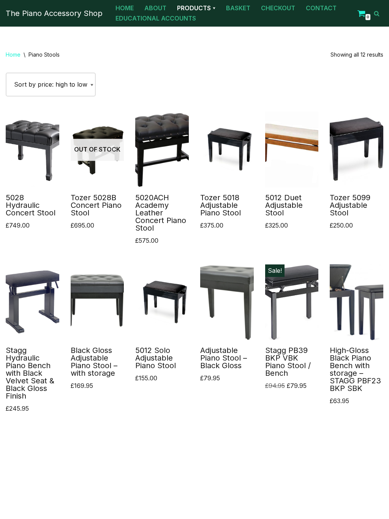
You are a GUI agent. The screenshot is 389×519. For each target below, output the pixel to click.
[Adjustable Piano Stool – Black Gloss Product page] (227, 302)
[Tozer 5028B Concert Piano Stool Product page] (97, 150)
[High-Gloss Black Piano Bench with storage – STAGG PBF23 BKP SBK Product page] (356, 302)
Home (124, 8)
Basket (238, 8)
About (155, 8)
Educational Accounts (155, 18)
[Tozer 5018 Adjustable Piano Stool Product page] (227, 150)
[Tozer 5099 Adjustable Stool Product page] (356, 150)
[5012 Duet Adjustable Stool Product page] (292, 150)
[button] (214, 8)
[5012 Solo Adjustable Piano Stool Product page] (162, 302)
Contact (321, 8)
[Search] (377, 13)
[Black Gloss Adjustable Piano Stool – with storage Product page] (97, 302)
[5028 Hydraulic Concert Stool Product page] (32, 150)
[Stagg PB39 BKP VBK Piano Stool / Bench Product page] (292, 302)
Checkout (278, 8)
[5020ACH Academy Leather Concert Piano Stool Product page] (162, 150)
